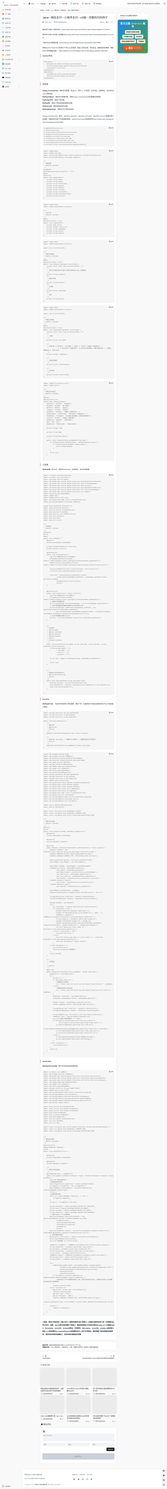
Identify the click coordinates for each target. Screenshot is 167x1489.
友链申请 (74, 1474)
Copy (112, 61)
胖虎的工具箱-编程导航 (41, 1484)
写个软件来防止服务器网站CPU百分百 (104, 1390)
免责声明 (82, 1474)
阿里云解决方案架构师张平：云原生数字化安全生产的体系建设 (52, 1390)
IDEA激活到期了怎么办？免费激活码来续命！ (104, 1417)
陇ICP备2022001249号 (54, 1484)
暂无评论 (47, 1424)
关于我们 (89, 1474)
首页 (43, 10)
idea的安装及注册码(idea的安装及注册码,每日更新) (78, 1417)
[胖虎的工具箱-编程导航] (33, 1475)
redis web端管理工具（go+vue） (52, 1416)
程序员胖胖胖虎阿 (60, 22)
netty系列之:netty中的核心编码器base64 (78, 1390)
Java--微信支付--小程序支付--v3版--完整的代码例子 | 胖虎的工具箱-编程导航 (74, 1347)
